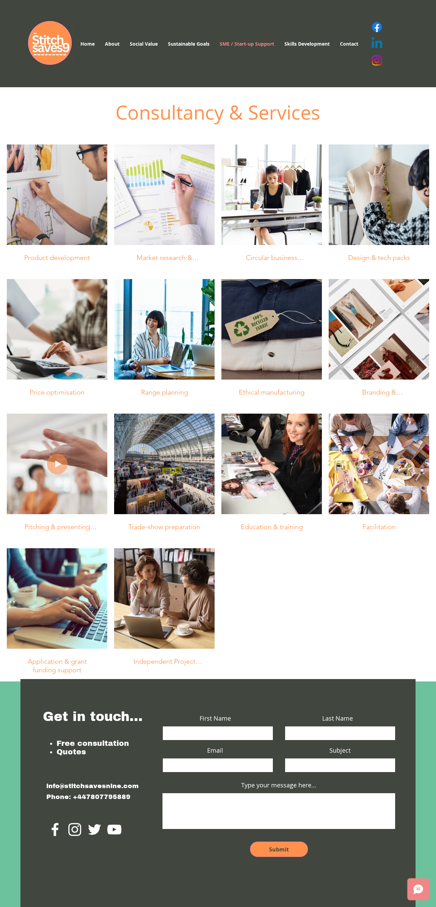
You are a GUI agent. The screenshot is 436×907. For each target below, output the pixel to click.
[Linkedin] (377, 43)
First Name (215, 718)
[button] (307, 44)
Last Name (337, 718)
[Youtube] (114, 829)
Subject (340, 750)
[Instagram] (377, 60)
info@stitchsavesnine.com (92, 785)
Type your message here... (278, 785)
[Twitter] (94, 829)
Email (215, 750)
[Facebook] (377, 27)
